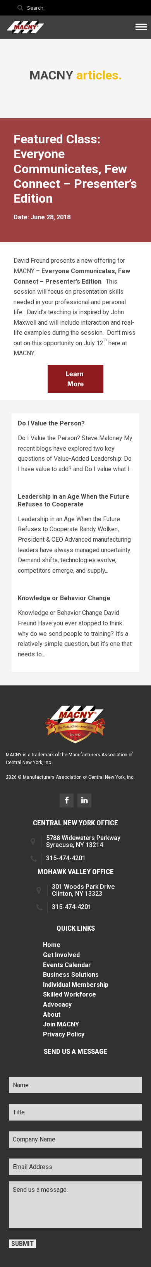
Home (51, 945)
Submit (22, 1244)
